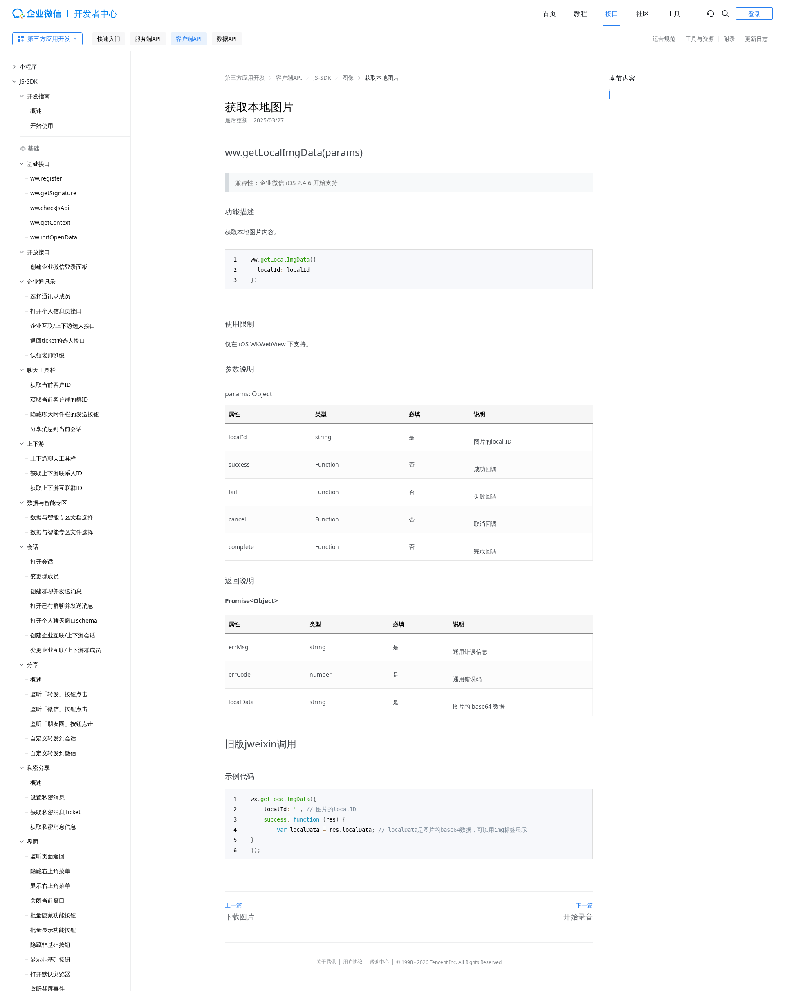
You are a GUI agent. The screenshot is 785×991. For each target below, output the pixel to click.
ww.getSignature (53, 193)
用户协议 (353, 961)
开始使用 (41, 125)
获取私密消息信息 (53, 827)
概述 (36, 111)
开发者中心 (96, 13)
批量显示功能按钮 (53, 930)
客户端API (189, 39)
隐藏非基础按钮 (50, 944)
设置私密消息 (47, 797)
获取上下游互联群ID (56, 488)
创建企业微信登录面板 (58, 267)
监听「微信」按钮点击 (58, 709)
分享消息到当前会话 (56, 429)
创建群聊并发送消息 (56, 591)
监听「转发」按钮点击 (58, 694)
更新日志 (756, 39)
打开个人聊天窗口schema (63, 620)
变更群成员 (44, 576)
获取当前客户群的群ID (59, 399)
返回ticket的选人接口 (57, 340)
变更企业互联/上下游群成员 (65, 650)
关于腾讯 (326, 961)
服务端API (148, 39)
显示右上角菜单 (50, 885)
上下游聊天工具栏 (53, 458)
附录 (729, 39)
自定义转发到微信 (53, 753)
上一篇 (233, 905)
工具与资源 (699, 39)
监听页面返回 (47, 856)
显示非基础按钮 (50, 959)
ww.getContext (50, 222)
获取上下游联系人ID (56, 473)
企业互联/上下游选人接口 (62, 326)
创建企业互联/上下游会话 (62, 635)
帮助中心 (379, 961)
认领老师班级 (47, 355)
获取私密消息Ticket (55, 812)
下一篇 (584, 905)
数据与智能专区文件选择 (61, 532)
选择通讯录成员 (50, 296)
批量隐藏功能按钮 (53, 915)
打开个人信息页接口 (56, 311)
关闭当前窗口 (47, 900)
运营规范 (664, 39)
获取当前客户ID (50, 384)
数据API (227, 39)
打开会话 (41, 561)
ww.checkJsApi (50, 208)
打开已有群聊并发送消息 (61, 605)
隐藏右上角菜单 (50, 871)
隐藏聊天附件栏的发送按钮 (64, 414)
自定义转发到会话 (53, 738)
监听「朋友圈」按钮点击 (61, 723)
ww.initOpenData (53, 237)
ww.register (46, 178)
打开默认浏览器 (50, 974)
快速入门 (108, 39)
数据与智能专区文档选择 (61, 517)
